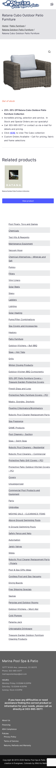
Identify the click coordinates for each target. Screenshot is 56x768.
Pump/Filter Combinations (22, 319)
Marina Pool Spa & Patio (34, 760)
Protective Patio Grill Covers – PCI (26, 460)
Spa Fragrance (16, 421)
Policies (5, 733)
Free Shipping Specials (20, 589)
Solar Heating (15, 313)
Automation (14, 540)
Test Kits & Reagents (19, 237)
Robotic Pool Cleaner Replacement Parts (29, 414)
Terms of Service (11, 741)
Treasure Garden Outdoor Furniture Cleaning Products (26, 637)
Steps (11, 293)
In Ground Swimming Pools (22, 526)
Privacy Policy (10, 737)
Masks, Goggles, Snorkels (21, 401)
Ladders (13, 299)
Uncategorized (16, 484)
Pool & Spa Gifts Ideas (20, 570)
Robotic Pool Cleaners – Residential (26, 447)
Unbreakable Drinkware (20, 628)
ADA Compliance (9, 729)
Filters (12, 273)
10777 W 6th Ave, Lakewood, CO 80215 (19, 667)
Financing (6, 725)
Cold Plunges (15, 615)
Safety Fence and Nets (20, 533)
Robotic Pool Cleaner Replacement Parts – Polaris (29, 561)
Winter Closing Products (21, 365)
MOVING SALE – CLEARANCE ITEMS (27, 513)
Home (5, 26)
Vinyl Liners (14, 280)
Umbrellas (14, 507)
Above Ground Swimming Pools (24, 520)
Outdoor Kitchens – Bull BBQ (23, 345)
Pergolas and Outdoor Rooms (23, 602)
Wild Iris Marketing (43, 763)
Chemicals (14, 230)
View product (28, 201)
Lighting (13, 306)
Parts (11, 500)
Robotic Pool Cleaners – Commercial (27, 454)
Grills (11, 358)
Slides (12, 553)
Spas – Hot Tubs (17, 352)
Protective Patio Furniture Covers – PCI (28, 395)
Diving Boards (16, 583)
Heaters (12, 332)
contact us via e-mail (37, 125)
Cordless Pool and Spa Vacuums (25, 576)
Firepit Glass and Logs (20, 388)
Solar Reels (14, 286)
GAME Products (16, 427)
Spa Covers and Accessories (23, 326)
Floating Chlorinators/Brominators (26, 408)
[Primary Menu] (52, 4)
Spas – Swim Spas (18, 441)
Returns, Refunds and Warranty (17, 745)
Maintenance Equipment (21, 243)
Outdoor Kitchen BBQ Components (26, 371)
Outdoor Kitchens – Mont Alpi (23, 609)
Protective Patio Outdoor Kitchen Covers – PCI (29, 469)
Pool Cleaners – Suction (21, 434)
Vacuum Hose (15, 250)
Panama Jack (15, 622)
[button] (49, 51)
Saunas (12, 596)
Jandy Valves (15, 546)
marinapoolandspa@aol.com (14, 674)
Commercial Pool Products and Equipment (24, 492)
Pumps (12, 267)
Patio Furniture (17, 26)
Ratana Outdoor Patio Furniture (17, 29)
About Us (6, 720)
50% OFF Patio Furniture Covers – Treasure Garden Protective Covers (26, 380)
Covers (12, 477)
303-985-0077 (15, 671)
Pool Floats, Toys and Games (23, 224)
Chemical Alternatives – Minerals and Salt (27, 259)
